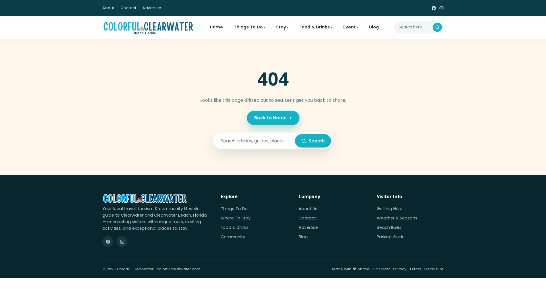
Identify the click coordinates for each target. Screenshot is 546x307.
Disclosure (434, 269)
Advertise (152, 8)
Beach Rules (389, 227)
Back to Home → (273, 118)
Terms (415, 269)
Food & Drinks (314, 27)
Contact (128, 8)
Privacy (399, 269)
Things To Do (248, 27)
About (108, 8)
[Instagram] (441, 8)
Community (233, 237)
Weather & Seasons (397, 218)
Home (216, 27)
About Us (308, 208)
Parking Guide (391, 237)
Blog (374, 27)
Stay (281, 27)
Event (349, 27)
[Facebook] (434, 8)
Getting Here (389, 208)
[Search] (437, 27)
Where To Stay (236, 218)
